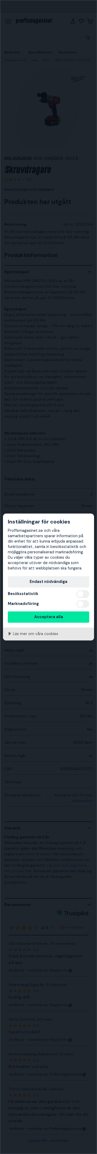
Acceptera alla (48, 616)
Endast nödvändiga (48, 581)
